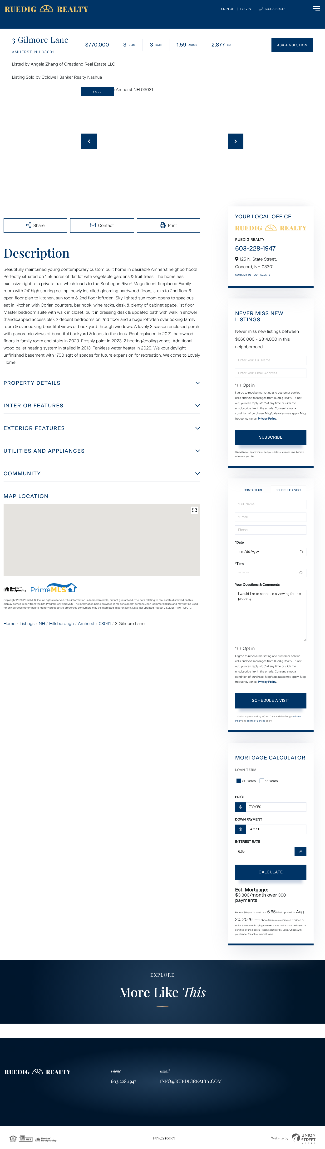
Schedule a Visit (288, 490)
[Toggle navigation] (307, 8)
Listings (27, 623)
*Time (239, 564)
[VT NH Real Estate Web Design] (293, 1139)
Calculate (271, 872)
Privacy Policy (267, 418)
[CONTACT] (292, 45)
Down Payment (248, 819)
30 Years (249, 781)
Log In (245, 9)
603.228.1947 (274, 9)
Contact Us (243, 274)
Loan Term (245, 770)
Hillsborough (61, 623)
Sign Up (227, 9)
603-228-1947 (255, 248)
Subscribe (271, 437)
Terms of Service (256, 720)
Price (240, 797)
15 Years (271, 781)
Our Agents (262, 274)
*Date (239, 542)
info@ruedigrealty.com (191, 1081)
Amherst (86, 623)
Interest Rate (247, 842)
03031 (105, 623)
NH (42, 623)
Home (9, 623)
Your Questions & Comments (257, 585)
